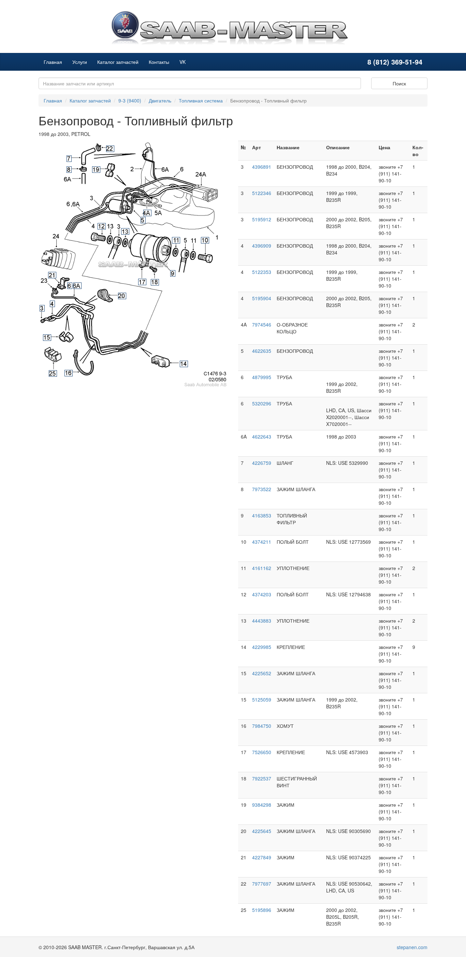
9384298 (261, 804)
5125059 (261, 699)
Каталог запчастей (118, 61)
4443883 (261, 620)
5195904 (261, 298)
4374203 (261, 594)
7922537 (261, 778)
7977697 (261, 883)
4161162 (261, 568)
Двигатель (160, 100)
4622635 (261, 350)
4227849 (261, 857)
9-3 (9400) (129, 100)
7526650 (261, 752)
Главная (53, 61)
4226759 (261, 462)
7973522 (261, 489)
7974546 (261, 324)
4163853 (261, 515)
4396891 (261, 166)
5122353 (261, 271)
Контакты (159, 61)
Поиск (399, 83)
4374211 (261, 541)
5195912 (261, 219)
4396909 (261, 245)
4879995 (261, 377)
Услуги (79, 61)
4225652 (261, 673)
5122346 (261, 193)
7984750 (261, 725)
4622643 (261, 436)
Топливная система (201, 100)
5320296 (261, 403)
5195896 (261, 909)
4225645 (261, 831)
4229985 (261, 646)
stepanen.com (412, 947)
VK (182, 61)
